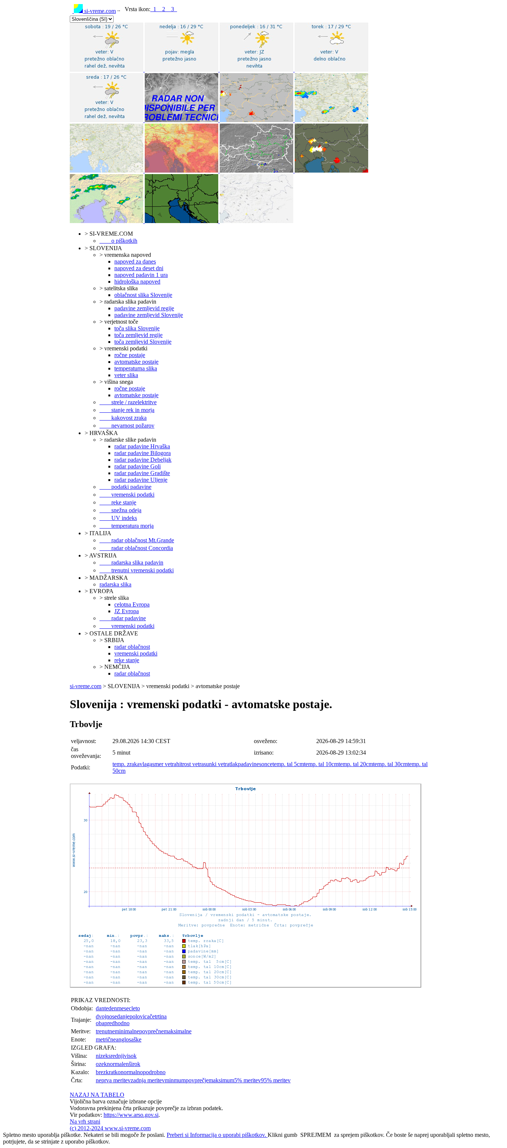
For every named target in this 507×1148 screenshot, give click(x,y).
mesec (124, 1008)
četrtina (158, 1016)
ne (98, 1080)
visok (130, 1056)
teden (110, 1008)
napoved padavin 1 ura (141, 275)
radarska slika (115, 584)
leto (135, 1008)
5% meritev (247, 1080)
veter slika (126, 375)
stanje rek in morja (126, 410)
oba (100, 1023)
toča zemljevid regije (138, 335)
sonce (265, 764)
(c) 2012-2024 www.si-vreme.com (110, 1128)
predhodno (117, 1023)
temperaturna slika (135, 368)
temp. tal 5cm (288, 764)
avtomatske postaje (136, 362)
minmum (175, 1080)
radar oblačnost (132, 647)
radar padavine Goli (137, 466)
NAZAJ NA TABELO (97, 1095)
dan (100, 1008)
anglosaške (128, 1039)
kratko (113, 1072)
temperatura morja (126, 526)
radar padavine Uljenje (140, 480)
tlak (233, 764)
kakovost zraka (123, 418)
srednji (116, 1056)
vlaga (146, 764)
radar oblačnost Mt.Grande (136, 540)
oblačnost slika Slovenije (143, 295)
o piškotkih (118, 241)
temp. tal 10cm (321, 764)
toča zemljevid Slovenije (142, 341)
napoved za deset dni (138, 268)
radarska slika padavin (131, 562)
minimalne (127, 1031)
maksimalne (178, 1031)
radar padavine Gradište (142, 473)
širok (134, 1064)
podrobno (154, 1072)
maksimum (221, 1080)
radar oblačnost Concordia (136, 548)
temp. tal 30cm (390, 764)
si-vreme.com (99, 11)
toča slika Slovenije (137, 328)
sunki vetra (216, 764)
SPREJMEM (316, 1135)
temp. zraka (126, 764)
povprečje (197, 1080)
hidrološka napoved (137, 281)
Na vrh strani (85, 1121)
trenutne (105, 1031)
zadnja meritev (148, 1080)
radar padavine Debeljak (142, 460)
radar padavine (122, 618)
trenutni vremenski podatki (136, 570)
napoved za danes (135, 261)
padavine (248, 764)
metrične (106, 1039)
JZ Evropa (126, 611)
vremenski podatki (126, 494)
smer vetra (164, 764)
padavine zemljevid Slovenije (148, 315)
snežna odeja (120, 510)
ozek (101, 1064)
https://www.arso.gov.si (131, 1115)
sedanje (121, 1016)
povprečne (151, 1031)
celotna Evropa (132, 604)
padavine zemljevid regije (144, 308)
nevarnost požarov (126, 425)
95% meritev (276, 1080)
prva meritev (116, 1080)
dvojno (104, 1016)
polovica (140, 1016)
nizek (102, 1056)
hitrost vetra (190, 764)
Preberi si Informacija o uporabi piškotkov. (217, 1135)
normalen (118, 1064)
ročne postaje (129, 355)
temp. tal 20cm (355, 764)
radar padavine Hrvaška (142, 446)
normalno (132, 1072)
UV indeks (118, 518)
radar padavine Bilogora (142, 453)
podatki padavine (125, 487)
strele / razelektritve (128, 402)
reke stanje (117, 502)
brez (101, 1072)
